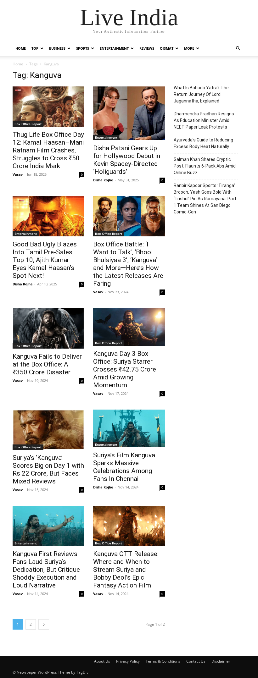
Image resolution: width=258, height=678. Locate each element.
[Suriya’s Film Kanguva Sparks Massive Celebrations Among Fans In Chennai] (129, 428)
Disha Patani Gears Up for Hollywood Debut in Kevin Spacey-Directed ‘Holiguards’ (126, 159)
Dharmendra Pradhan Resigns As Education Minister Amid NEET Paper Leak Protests (204, 120)
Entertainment (114, 48)
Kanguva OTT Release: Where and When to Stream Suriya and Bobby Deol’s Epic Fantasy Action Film (126, 569)
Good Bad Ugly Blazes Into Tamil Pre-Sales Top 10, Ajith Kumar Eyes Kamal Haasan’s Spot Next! (45, 259)
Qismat (166, 48)
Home (20, 48)
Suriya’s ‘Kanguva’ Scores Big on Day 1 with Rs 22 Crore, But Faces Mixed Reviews (48, 469)
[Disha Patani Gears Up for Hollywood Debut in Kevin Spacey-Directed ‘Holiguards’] (129, 113)
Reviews (146, 48)
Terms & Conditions (163, 661)
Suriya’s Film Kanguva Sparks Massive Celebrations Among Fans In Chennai (124, 466)
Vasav (18, 174)
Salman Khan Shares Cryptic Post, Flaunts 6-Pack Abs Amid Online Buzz (205, 166)
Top (34, 48)
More (189, 48)
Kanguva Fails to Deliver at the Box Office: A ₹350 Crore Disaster (47, 364)
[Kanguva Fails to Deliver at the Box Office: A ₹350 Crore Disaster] (48, 328)
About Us (102, 661)
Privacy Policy (128, 661)
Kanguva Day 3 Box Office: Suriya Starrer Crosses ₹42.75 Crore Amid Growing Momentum (124, 369)
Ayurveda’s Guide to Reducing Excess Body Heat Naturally (203, 143)
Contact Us (195, 661)
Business (57, 48)
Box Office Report (28, 124)
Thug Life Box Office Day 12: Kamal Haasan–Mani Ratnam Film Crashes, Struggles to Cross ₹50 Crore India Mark (48, 150)
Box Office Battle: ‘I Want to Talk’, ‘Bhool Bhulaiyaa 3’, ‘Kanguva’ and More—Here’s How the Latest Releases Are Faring (128, 263)
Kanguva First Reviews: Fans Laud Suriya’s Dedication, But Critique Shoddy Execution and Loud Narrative (46, 569)
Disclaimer (220, 661)
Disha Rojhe (103, 180)
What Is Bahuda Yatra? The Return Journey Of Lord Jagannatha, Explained (201, 94)
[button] (237, 49)
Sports (82, 48)
